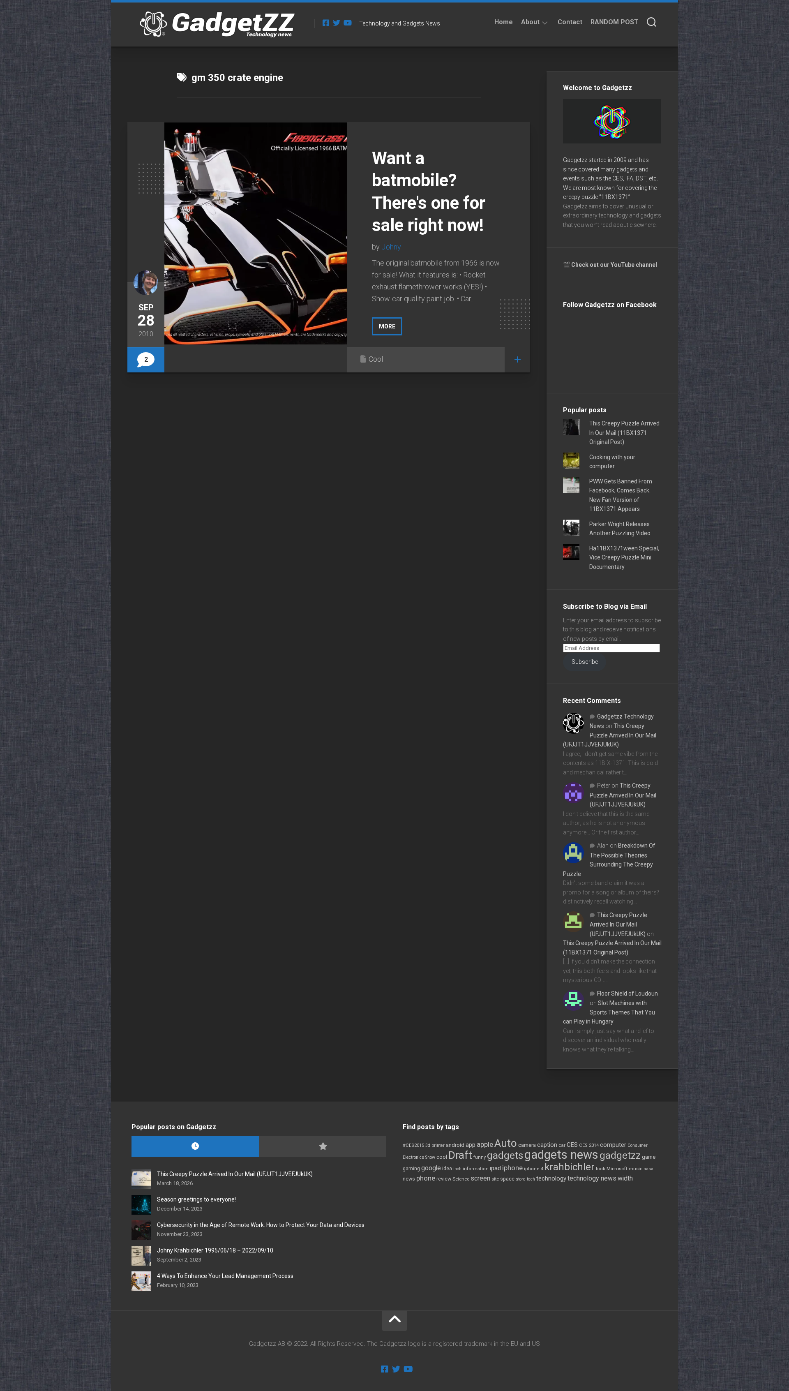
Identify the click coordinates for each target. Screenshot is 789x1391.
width (625, 1178)
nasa (648, 1168)
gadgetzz (620, 1155)
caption (547, 1144)
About (530, 22)
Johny (391, 247)
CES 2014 (589, 1145)
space (507, 1179)
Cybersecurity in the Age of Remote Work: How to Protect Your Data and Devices (261, 1225)
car (561, 1145)
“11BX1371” (614, 197)
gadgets (505, 1155)
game (648, 1157)
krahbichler (569, 1167)
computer (613, 1144)
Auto (505, 1143)
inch (457, 1168)
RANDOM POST (615, 22)
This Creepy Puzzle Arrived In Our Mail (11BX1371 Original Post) (624, 432)
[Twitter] (336, 22)
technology (551, 1178)
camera (527, 1145)
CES (572, 1144)
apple (485, 1144)
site (495, 1179)
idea (447, 1168)
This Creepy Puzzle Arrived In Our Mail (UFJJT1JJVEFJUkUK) (609, 735)
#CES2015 (413, 1145)
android (455, 1145)
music (635, 1168)
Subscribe (585, 662)
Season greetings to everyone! (196, 1199)
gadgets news (561, 1155)
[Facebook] (326, 22)
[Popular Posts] (322, 1146)
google (431, 1168)
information (476, 1168)
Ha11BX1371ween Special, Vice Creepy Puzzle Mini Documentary (624, 557)
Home (503, 22)
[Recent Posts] (195, 1146)
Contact (570, 22)
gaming (411, 1168)
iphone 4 (533, 1168)
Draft (460, 1155)
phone (425, 1178)
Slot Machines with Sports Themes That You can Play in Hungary (609, 1012)
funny (479, 1157)
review (443, 1179)
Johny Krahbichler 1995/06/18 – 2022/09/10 (215, 1250)
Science (460, 1179)
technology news (592, 1178)
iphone (512, 1168)
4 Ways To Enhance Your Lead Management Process (225, 1276)
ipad (495, 1168)
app (470, 1144)
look (600, 1168)
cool (441, 1157)
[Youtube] (347, 22)
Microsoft (617, 1168)
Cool (376, 359)
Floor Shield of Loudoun (627, 993)
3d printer (435, 1145)
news (409, 1179)
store (521, 1179)
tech (531, 1179)
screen (480, 1178)
